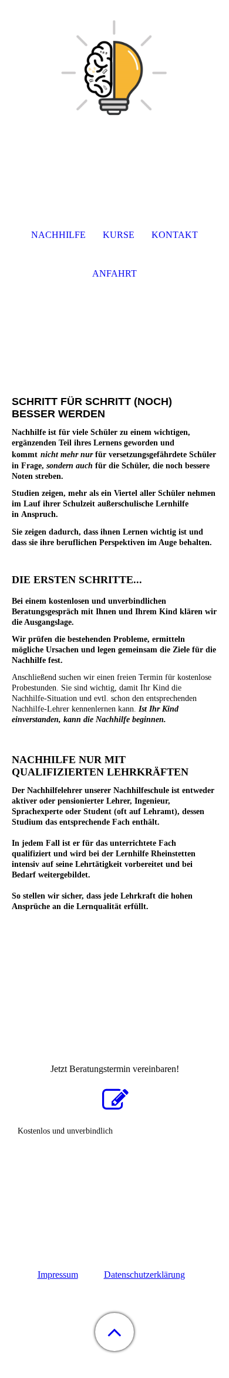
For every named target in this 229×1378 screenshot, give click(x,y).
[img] (114, 73)
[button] (114, 1332)
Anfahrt (114, 273)
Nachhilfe (58, 235)
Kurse (118, 235)
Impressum (58, 1275)
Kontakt (174, 235)
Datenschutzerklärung (144, 1275)
